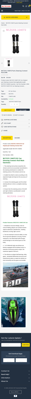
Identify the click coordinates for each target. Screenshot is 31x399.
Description (7, 138)
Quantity (3, 104)
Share (5, 130)
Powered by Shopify (21, 388)
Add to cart (8, 110)
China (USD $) (14, 392)
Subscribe (25, 345)
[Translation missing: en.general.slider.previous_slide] (2, 63)
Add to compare (19, 115)
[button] (23, 6)
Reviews (17, 138)
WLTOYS (11, 93)
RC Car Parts (12, 91)
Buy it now (23, 110)
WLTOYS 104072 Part (15, 101)
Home (2, 23)
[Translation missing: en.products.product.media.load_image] (8, 63)
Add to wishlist (7, 115)
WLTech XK (12, 388)
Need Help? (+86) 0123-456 (22, 10)
